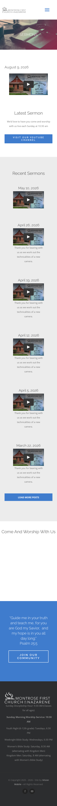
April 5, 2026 (28, 390)
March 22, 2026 (28, 445)
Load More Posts (28, 497)
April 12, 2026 (28, 335)
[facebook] (25, 791)
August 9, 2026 (17, 67)
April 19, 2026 (28, 280)
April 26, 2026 (28, 225)
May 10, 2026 (28, 188)
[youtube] (32, 791)
